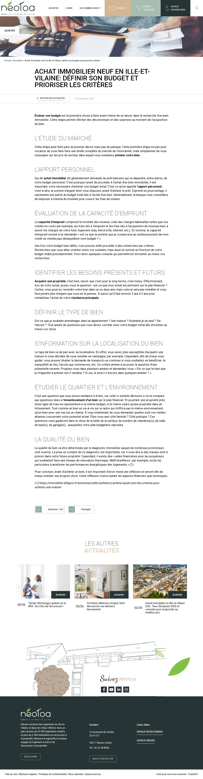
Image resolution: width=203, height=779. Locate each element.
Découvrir (30, 756)
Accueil (7, 60)
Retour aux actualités (52, 98)
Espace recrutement (150, 731)
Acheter (53, 8)
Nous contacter (103, 758)
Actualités (18, 60)
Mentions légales (28, 774)
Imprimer (53, 509)
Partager (86, 509)
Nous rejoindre (75, 774)
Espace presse (146, 740)
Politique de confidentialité (53, 774)
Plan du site (11, 774)
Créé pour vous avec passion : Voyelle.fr (177, 774)
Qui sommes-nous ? (90, 8)
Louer (69, 8)
